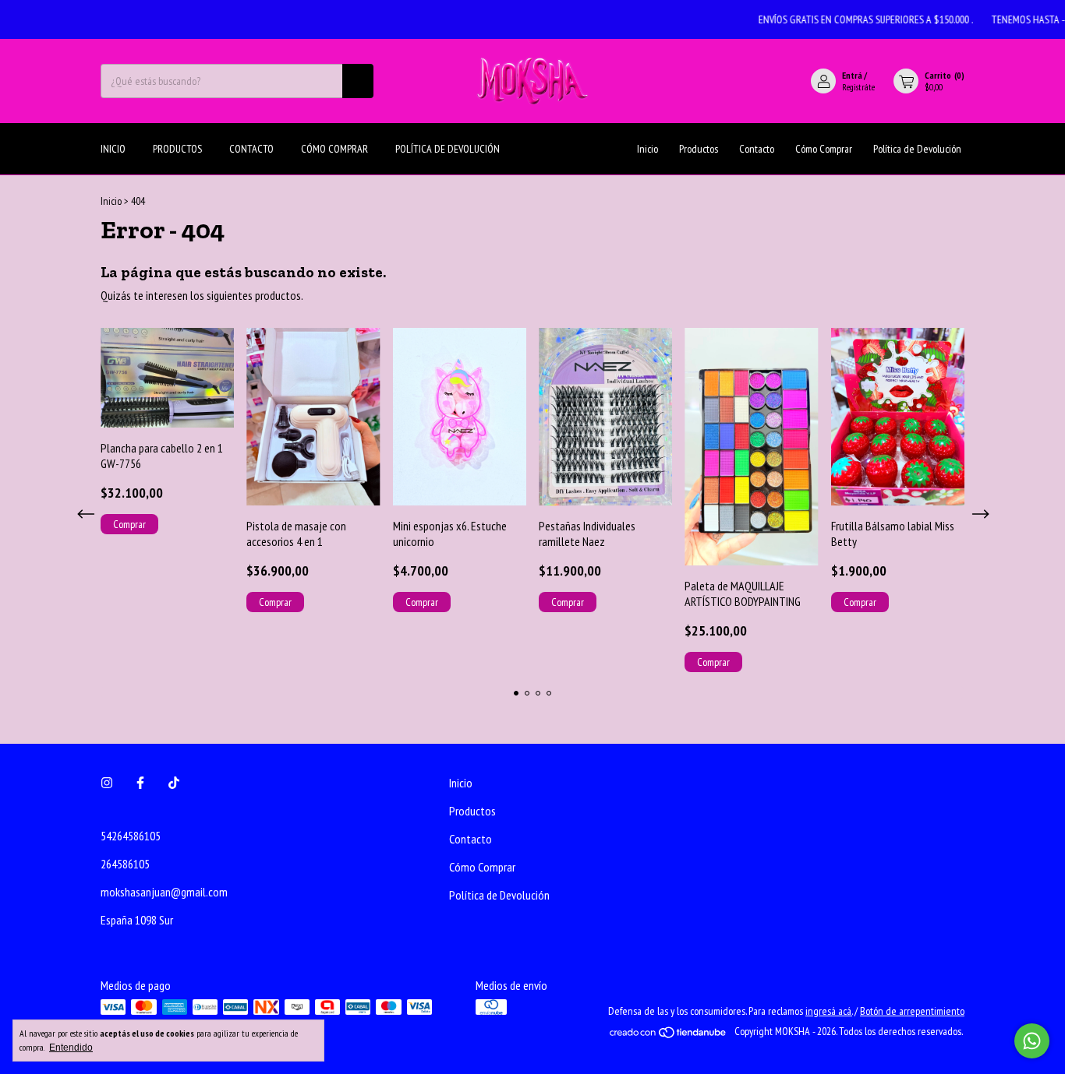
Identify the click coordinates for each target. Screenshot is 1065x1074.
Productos (177, 149)
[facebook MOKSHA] (140, 783)
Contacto (251, 149)
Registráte (858, 87)
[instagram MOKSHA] (107, 783)
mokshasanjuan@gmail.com (164, 892)
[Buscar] (357, 81)
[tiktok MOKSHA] (174, 783)
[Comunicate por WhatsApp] (1031, 1040)
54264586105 (131, 835)
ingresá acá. (828, 1011)
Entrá (852, 75)
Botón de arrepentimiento (912, 1011)
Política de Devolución (447, 149)
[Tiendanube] (668, 1036)
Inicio (113, 149)
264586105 (125, 864)
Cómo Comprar (334, 149)
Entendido (71, 1047)
